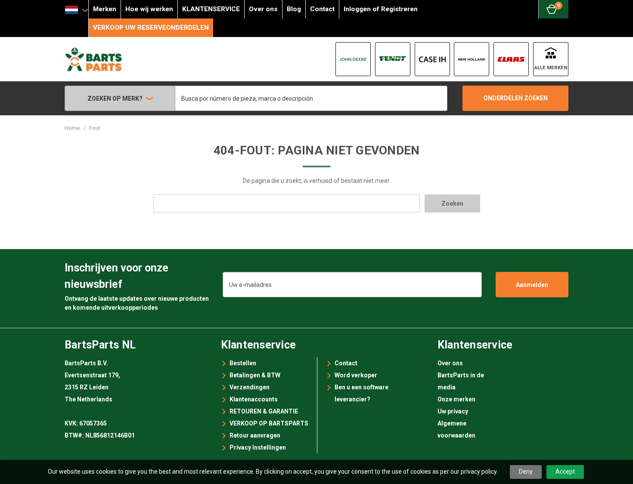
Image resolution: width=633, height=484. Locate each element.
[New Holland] (471, 59)
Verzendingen (250, 387)
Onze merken (456, 399)
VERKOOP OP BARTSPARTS (269, 423)
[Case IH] (432, 59)
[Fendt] (392, 59)
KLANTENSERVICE (211, 9)
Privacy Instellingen (258, 447)
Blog (294, 9)
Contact (322, 9)
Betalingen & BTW (255, 375)
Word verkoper (356, 375)
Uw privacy (453, 411)
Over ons (263, 9)
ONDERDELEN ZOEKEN (516, 98)
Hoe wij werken (149, 9)
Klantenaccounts (254, 399)
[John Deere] (353, 59)
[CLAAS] (511, 59)
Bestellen (243, 363)
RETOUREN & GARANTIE (264, 411)
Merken (104, 9)
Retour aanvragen (255, 435)
